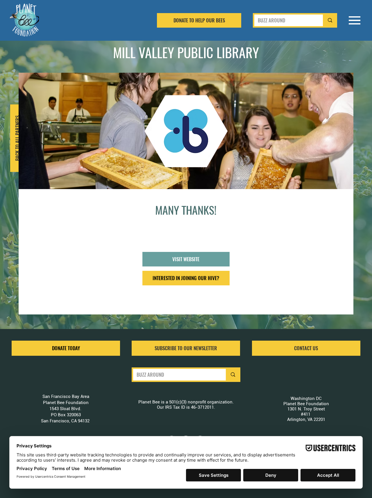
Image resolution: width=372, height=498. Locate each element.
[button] (186, 348)
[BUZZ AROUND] (329, 20)
